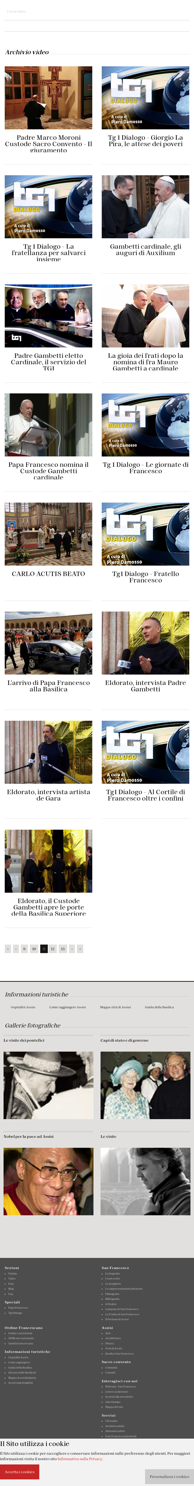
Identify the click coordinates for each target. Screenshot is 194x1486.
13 (63, 949)
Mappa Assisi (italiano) (22, 1377)
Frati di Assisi (113, 1348)
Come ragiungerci (19, 1362)
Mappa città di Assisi (115, 1007)
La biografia (112, 1273)
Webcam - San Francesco (120, 1386)
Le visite (108, 1136)
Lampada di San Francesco (121, 1309)
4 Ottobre (111, 1304)
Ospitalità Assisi (23, 1007)
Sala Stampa (112, 1401)
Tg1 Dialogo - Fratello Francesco (145, 577)
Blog (11, 1288)
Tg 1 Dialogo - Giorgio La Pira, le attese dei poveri (145, 141)
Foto (11, 1283)
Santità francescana (20, 1343)
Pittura (109, 1343)
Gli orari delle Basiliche (22, 1372)
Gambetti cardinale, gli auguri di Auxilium (145, 250)
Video (11, 1278)
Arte (108, 1333)
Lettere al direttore (116, 1391)
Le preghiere (113, 1283)
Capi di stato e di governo (124, 1040)
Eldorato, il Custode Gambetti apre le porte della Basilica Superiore (48, 907)
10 (34, 949)
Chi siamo (111, 1420)
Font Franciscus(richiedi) (120, 1436)
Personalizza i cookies (169, 1476)
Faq (10, 1293)
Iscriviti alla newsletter (119, 1396)
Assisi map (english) (20, 1382)
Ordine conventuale (20, 1333)
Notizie (12, 1273)
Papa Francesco (18, 1307)
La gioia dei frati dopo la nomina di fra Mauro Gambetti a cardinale (145, 362)
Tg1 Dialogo (15, 1312)
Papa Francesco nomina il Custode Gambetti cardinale (48, 471)
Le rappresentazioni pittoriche (124, 1288)
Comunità (111, 1367)
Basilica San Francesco (119, 1353)
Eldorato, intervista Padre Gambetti (145, 686)
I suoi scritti (112, 1278)
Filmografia (112, 1293)
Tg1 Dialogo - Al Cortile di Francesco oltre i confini (145, 795)
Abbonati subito (115, 1431)
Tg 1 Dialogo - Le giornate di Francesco (146, 468)
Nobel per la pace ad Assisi (28, 1136)
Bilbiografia (112, 1298)
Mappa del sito (114, 1406)
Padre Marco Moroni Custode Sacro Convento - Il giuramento (48, 144)
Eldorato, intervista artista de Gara (48, 795)
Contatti (110, 1372)
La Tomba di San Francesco (122, 1314)
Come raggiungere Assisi (67, 1007)
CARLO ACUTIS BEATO (48, 573)
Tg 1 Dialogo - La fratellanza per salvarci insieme (49, 253)
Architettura (113, 1338)
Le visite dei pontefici (24, 1040)
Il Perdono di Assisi (117, 1319)
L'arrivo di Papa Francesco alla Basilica (48, 686)
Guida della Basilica (159, 1007)
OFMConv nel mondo (21, 1338)
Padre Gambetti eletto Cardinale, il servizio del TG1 (48, 362)
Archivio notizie (114, 1426)
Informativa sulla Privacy (79, 1459)
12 (52, 949)
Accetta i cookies (20, 1472)
